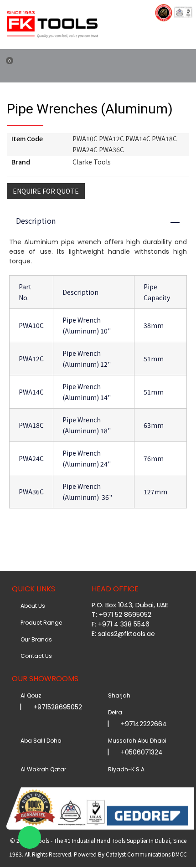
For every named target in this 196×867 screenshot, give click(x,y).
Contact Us (35, 656)
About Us (31, 606)
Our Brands (35, 639)
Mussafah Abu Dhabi (135, 740)
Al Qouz (29, 695)
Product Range (40, 622)
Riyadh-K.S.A (124, 769)
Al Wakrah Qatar (42, 769)
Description (102, 220)
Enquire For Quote (46, 190)
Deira (113, 712)
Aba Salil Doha (40, 740)
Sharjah (117, 695)
